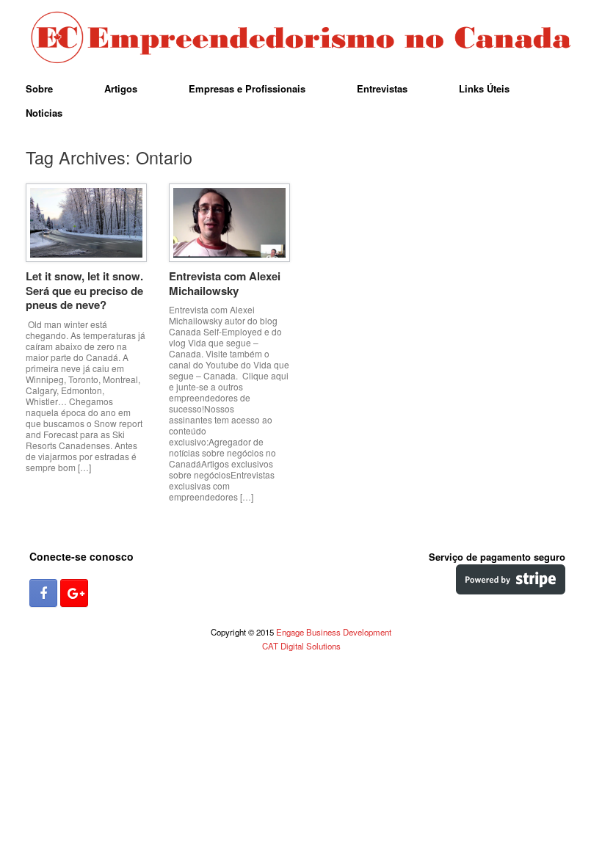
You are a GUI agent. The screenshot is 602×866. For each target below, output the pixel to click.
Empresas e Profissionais (247, 88)
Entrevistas (382, 88)
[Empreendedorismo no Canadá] (301, 38)
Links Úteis (484, 88)
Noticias (44, 113)
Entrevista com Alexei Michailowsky (224, 283)
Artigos (120, 88)
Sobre (39, 88)
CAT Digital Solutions (301, 646)
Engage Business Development (333, 632)
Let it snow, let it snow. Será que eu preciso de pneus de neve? (84, 290)
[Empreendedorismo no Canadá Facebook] (43, 593)
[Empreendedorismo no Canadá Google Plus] (74, 593)
